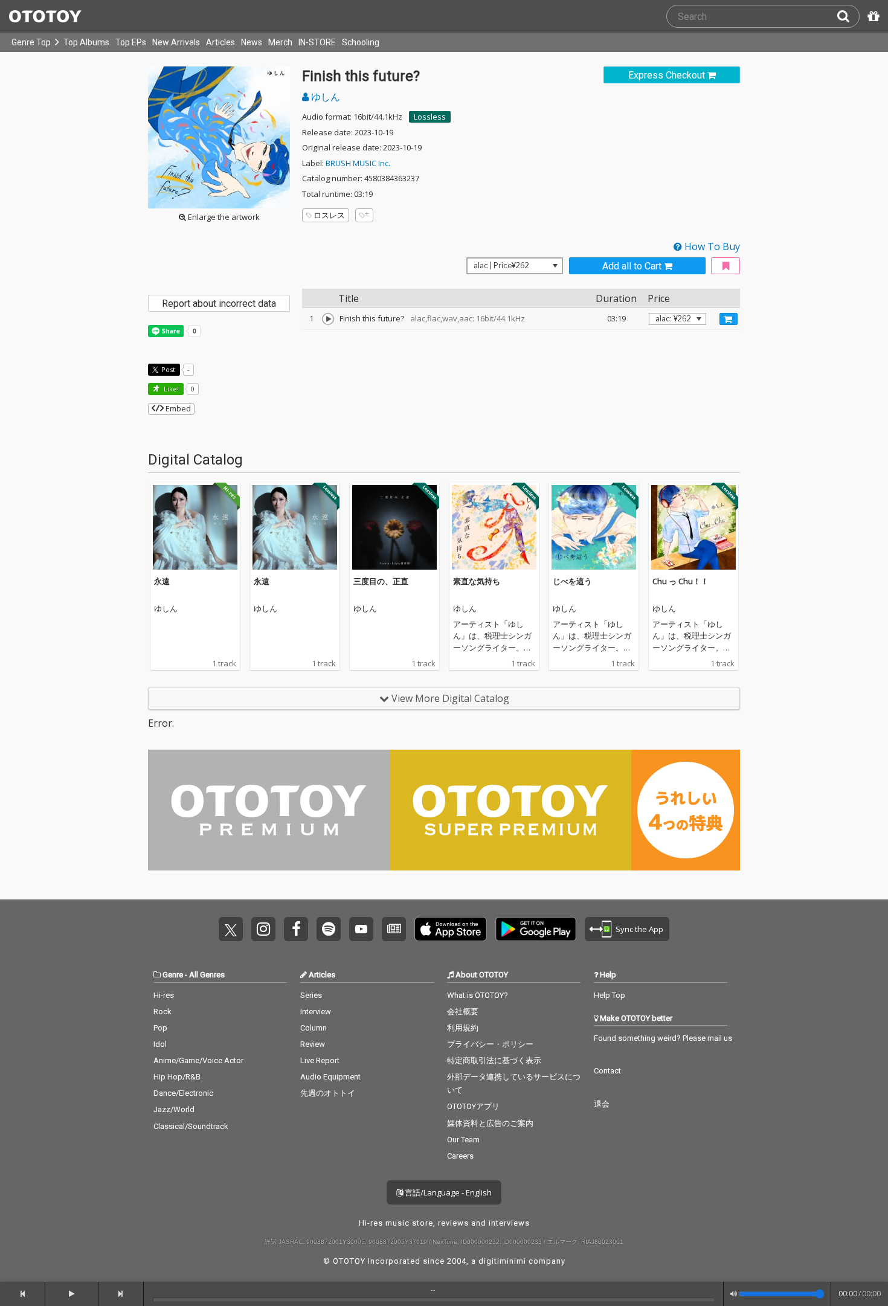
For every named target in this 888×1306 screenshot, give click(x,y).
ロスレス (329, 215)
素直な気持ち (476, 581)
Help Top (609, 995)
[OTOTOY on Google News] (394, 929)
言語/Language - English (447, 1192)
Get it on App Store (450, 929)
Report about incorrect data (219, 303)
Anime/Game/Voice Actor (198, 1060)
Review (312, 1044)
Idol (160, 1044)
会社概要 (462, 1011)
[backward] (22, 1294)
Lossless (430, 116)
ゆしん (324, 96)
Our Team (463, 1139)
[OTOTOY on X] (231, 929)
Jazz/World (174, 1109)
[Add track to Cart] (728, 319)
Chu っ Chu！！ (680, 581)
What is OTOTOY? (477, 995)
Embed (177, 408)
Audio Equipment (330, 1076)
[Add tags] (364, 215)
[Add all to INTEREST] (725, 266)
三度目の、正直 (380, 581)
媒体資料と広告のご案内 (490, 1123)
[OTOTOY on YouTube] (361, 929)
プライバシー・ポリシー (490, 1044)
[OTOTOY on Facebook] (296, 929)
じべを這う (572, 581)
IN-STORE (317, 42)
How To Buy (711, 246)
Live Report (319, 1060)
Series (311, 995)
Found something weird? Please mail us (663, 1038)
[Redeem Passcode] (871, 16)
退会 (602, 1103)
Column (313, 1027)
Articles (220, 42)
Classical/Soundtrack (190, 1126)
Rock (162, 1011)
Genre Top (31, 42)
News (251, 42)
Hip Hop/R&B (177, 1076)
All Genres (207, 974)
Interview (315, 1011)
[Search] (848, 16)
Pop (160, 1027)
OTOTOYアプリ (473, 1106)
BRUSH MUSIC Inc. (358, 163)
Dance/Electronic (183, 1093)
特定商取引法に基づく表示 (494, 1060)
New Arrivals (176, 42)
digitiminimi (502, 1261)
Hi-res (163, 995)
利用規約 (462, 1027)
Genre (172, 974)
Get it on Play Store (535, 929)
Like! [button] (170, 388)
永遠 (162, 581)
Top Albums (86, 42)
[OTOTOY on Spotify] (329, 929)
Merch (280, 42)
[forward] (121, 1294)
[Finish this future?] (328, 319)
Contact (607, 1070)
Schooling (360, 42)
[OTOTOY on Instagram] (263, 929)
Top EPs (130, 42)
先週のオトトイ (327, 1093)
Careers (460, 1155)
